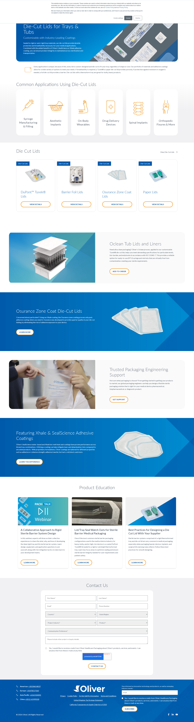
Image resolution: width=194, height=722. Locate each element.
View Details (36, 204)
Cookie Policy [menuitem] (72, 696)
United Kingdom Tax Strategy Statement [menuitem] (88, 700)
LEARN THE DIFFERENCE (29, 462)
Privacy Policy (123, 7)
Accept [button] (128, 18)
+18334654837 (34, 686)
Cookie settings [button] (118, 18)
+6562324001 (35, 695)
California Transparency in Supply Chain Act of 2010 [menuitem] (88, 705)
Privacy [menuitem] (63, 696)
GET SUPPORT (119, 399)
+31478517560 (33, 691)
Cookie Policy (110, 7)
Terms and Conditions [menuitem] (108, 696)
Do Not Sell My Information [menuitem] (89, 696)
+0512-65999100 (32, 699)
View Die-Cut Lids (167, 152)
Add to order (119, 271)
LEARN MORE (25, 332)
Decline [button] (138, 18)
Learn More (29, 562)
